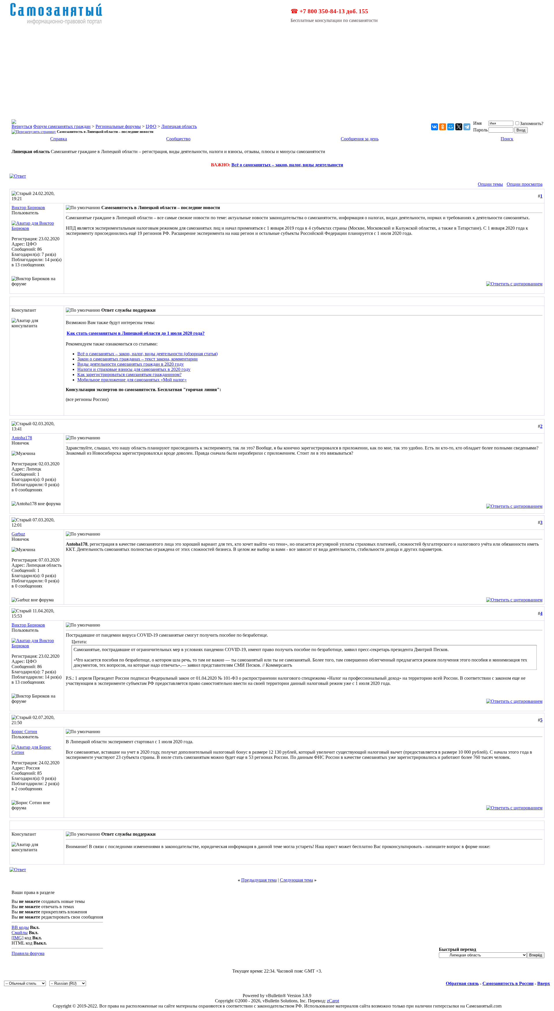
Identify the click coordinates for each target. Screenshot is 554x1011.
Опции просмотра (524, 184)
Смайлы (20, 932)
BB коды (20, 927)
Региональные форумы (118, 126)
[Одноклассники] (442, 126)
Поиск (507, 138)
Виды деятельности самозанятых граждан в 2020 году (130, 364)
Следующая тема (296, 880)
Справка (58, 138)
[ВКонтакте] (434, 126)
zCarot (333, 1000)
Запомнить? (531, 123)
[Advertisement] (277, 68)
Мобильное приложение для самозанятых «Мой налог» (132, 379)
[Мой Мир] (450, 126)
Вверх (543, 983)
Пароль (480, 129)
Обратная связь (462, 983)
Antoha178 (22, 437)
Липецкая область (179, 126)
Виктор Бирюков (28, 207)
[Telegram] (466, 126)
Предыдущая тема (259, 880)
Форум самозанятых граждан (62, 126)
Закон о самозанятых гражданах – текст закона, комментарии (137, 358)
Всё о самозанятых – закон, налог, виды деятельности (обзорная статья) (147, 353)
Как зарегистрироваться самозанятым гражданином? (129, 374)
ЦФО (151, 126)
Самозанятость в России (508, 983)
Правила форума (28, 953)
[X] (458, 126)
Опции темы (490, 184)
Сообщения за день (360, 138)
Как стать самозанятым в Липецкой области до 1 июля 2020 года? (136, 333)
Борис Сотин (24, 731)
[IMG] (17, 937)
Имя (477, 123)
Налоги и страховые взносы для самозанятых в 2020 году (133, 369)
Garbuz (18, 533)
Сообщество (178, 138)
